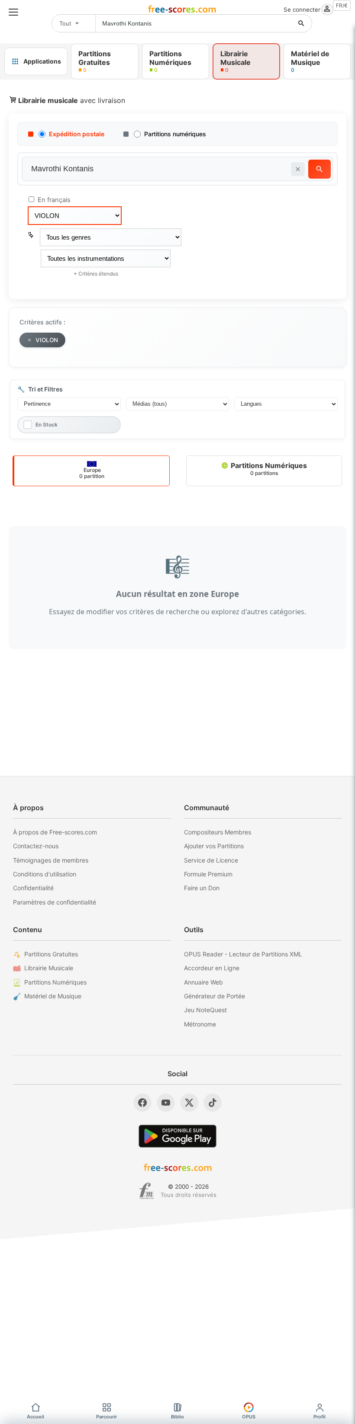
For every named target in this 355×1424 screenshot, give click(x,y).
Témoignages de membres (50, 860)
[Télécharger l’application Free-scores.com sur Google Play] (177, 1136)
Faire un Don (201, 888)
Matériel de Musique (52, 996)
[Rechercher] (301, 23)
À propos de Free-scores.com (55, 832)
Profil (319, 1417)
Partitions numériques (175, 134)
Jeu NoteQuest (205, 1009)
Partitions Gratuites (51, 954)
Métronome (200, 1024)
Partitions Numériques (268, 468)
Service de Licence (211, 860)
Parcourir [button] (106, 1417)
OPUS (248, 1417)
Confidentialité (33, 888)
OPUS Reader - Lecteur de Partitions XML (243, 954)
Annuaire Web (203, 982)
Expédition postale (76, 134)
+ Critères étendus (96, 273)
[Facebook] (142, 1103)
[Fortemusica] (146, 1191)
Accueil (35, 1417)
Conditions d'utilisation (44, 874)
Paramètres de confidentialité (54, 902)
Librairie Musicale (48, 968)
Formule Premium (208, 874)
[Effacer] (298, 169)
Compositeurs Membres (217, 832)
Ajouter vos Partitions (214, 846)
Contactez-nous (35, 846)
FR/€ (342, 5)
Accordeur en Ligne (211, 968)
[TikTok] (212, 1103)
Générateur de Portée (214, 996)
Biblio (177, 1417)
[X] (189, 1103)
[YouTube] (166, 1103)
